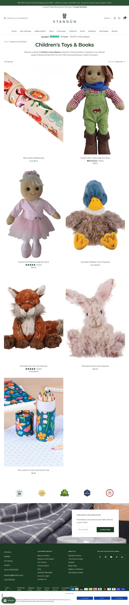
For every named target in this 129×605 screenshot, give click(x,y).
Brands (114, 31)
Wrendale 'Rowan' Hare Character (95, 366)
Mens (51, 31)
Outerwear (61, 31)
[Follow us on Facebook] (100, 557)
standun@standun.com (13, 575)
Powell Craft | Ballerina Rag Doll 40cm (33, 262)
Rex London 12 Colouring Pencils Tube (33, 470)
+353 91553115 (9, 580)
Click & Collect (43, 566)
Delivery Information (45, 559)
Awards (71, 562)
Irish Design (103, 31)
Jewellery (92, 31)
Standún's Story (74, 556)
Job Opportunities (75, 572)
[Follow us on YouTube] (111, 557)
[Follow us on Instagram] (105, 557)
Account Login (43, 576)
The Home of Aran (75, 559)
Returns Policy (43, 556)
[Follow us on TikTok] (116, 557)
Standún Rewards (44, 572)
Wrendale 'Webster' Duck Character (95, 262)
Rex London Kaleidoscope (33, 158)
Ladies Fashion (40, 31)
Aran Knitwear (25, 31)
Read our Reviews (75, 569)
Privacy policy (70, 593)
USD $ (106, 18)
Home (14, 31)
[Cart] (124, 18)
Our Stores (41, 562)
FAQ (39, 569)
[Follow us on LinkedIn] (122, 557)
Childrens (73, 31)
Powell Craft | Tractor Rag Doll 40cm (95, 158)
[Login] (115, 18)
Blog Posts (72, 566)
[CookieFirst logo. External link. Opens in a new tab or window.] (2, 595)
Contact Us (41, 579)
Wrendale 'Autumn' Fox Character (33, 366)
